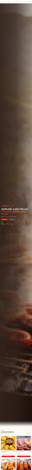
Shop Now (4, 219)
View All (28, 433)
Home (2, 1)
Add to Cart (8, 456)
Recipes (13, 1)
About (24, 1)
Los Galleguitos (9, 1)
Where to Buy (17, 1)
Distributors (20, 1)
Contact (28, 1)
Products (5, 1)
